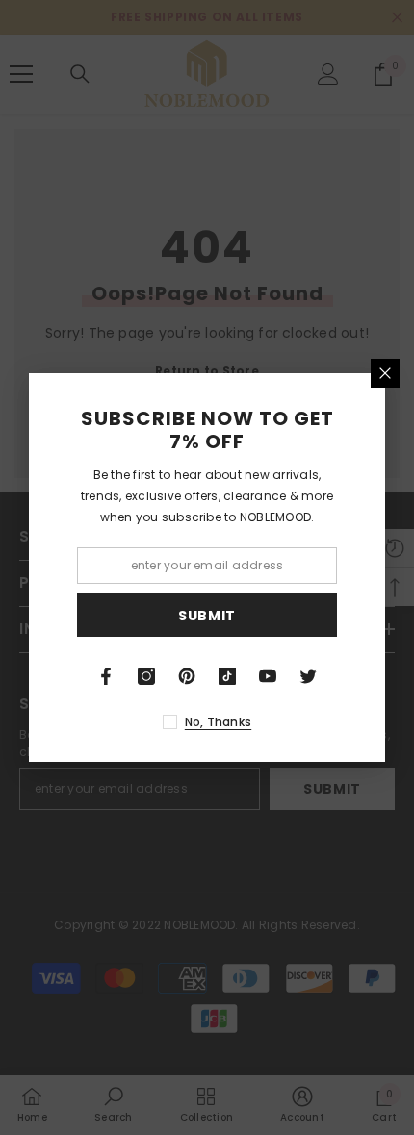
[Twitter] (308, 676)
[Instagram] (146, 676)
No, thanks (218, 722)
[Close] (385, 373)
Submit (207, 615)
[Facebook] (106, 676)
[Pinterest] (187, 676)
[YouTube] (267, 676)
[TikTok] (227, 676)
